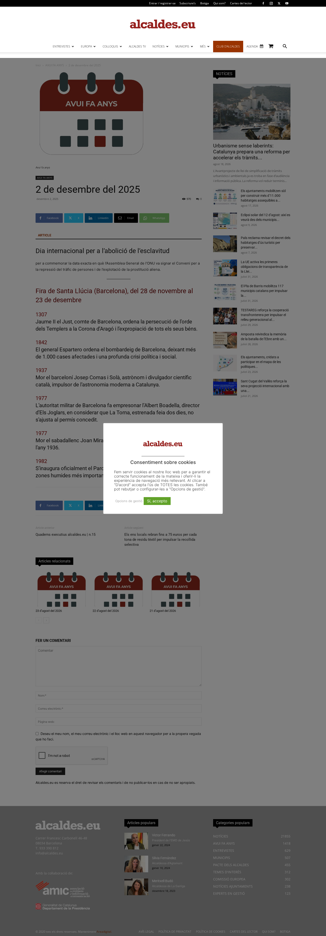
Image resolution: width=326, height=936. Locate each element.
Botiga (204, 3)
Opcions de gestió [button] (128, 501)
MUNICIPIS (182, 46)
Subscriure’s (187, 3)
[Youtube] (286, 3)
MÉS (203, 46)
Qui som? (219, 3)
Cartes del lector (241, 3)
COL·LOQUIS (110, 46)
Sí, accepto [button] (157, 501)
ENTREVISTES (61, 46)
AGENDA (252, 46)
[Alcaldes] (163, 24)
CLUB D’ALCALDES (228, 46)
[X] (279, 3)
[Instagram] (271, 3)
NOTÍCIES (158, 46)
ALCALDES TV (137, 46)
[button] (284, 47)
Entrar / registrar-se (162, 3)
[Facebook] (263, 3)
